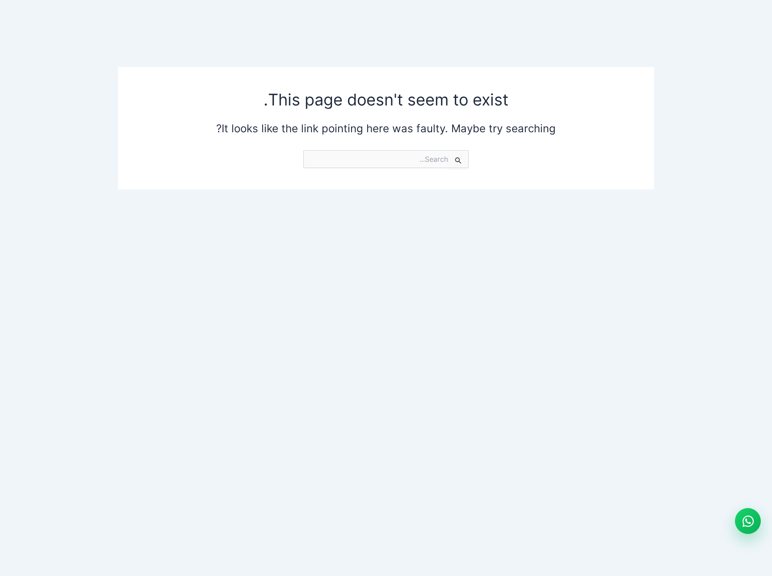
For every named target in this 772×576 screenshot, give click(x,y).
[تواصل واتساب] (748, 521)
